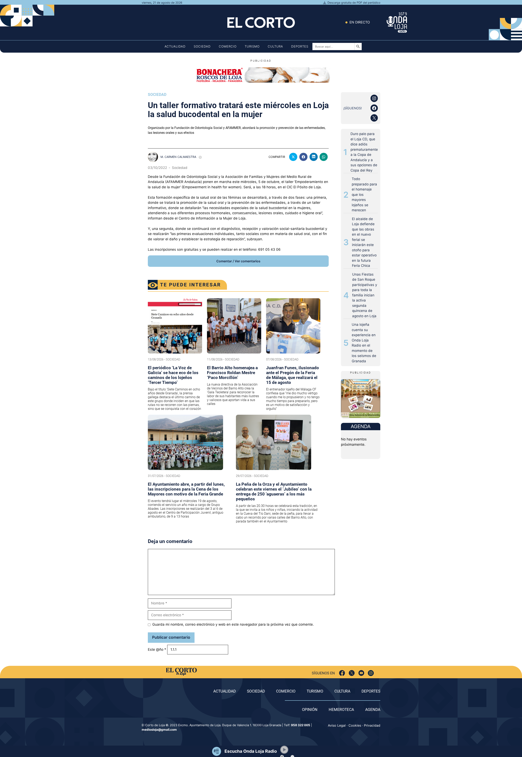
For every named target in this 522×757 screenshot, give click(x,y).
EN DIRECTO (359, 22)
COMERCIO (285, 691)
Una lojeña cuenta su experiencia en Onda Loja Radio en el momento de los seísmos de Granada (364, 343)
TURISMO (315, 691)
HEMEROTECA (341, 709)
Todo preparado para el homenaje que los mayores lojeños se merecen (364, 194)
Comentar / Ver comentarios (238, 261)
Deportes (299, 46)
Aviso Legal (337, 725)
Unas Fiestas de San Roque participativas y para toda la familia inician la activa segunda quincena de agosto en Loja (364, 295)
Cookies (354, 725)
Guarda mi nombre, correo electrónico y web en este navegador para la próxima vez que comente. (233, 624)
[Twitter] (351, 673)
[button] (284, 750)
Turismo (252, 46)
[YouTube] (361, 673)
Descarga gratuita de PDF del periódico (353, 2)
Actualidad (175, 46)
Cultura (275, 46)
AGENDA (372, 709)
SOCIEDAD (256, 691)
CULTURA (342, 691)
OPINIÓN (309, 709)
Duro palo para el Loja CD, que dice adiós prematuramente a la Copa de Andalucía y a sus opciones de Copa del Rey (364, 152)
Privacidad (372, 725)
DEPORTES (371, 691)
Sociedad (202, 46)
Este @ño (157, 649)
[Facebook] (342, 673)
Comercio (228, 46)
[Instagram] (371, 673)
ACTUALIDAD (224, 691)
